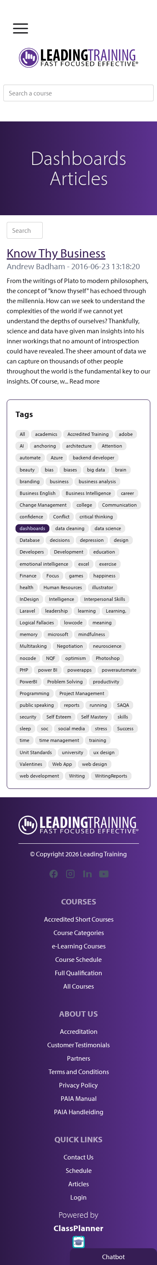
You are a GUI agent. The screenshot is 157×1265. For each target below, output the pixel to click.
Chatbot (113, 1256)
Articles (78, 1184)
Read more (84, 381)
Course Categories (79, 932)
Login (78, 1197)
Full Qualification (78, 973)
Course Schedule (78, 959)
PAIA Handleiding (78, 1112)
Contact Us (78, 1157)
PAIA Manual (79, 1098)
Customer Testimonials (78, 1045)
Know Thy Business (56, 253)
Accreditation (79, 1031)
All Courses (78, 986)
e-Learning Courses (79, 946)
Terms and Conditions (79, 1071)
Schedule (79, 1170)
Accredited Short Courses (78, 919)
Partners (78, 1058)
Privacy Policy (78, 1085)
